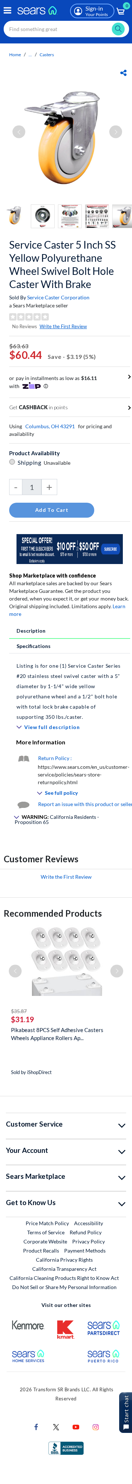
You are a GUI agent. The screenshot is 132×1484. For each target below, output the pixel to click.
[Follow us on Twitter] (56, 1426)
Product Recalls (41, 1250)
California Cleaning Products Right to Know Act (64, 1278)
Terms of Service (46, 1232)
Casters (47, 54)
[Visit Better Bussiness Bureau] (66, 1448)
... (30, 54)
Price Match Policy (47, 1223)
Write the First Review (63, 326)
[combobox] (66, 29)
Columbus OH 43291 (50, 426)
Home (15, 54)
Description (30, 631)
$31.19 (22, 1019)
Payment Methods (85, 1250)
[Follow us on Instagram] (95, 1426)
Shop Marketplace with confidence (52, 575)
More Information (40, 742)
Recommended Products (53, 913)
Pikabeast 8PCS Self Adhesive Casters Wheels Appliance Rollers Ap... (57, 1034)
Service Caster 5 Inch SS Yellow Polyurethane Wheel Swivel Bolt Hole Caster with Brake (62, 264)
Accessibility (88, 1223)
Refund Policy (86, 1232)
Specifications (33, 646)
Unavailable (58, 463)
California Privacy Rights (64, 1260)
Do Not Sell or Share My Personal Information (64, 1287)
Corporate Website (45, 1241)
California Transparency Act (64, 1269)
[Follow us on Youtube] (76, 1426)
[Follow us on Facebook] (36, 1426)
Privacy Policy (88, 1241)
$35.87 (19, 1011)
